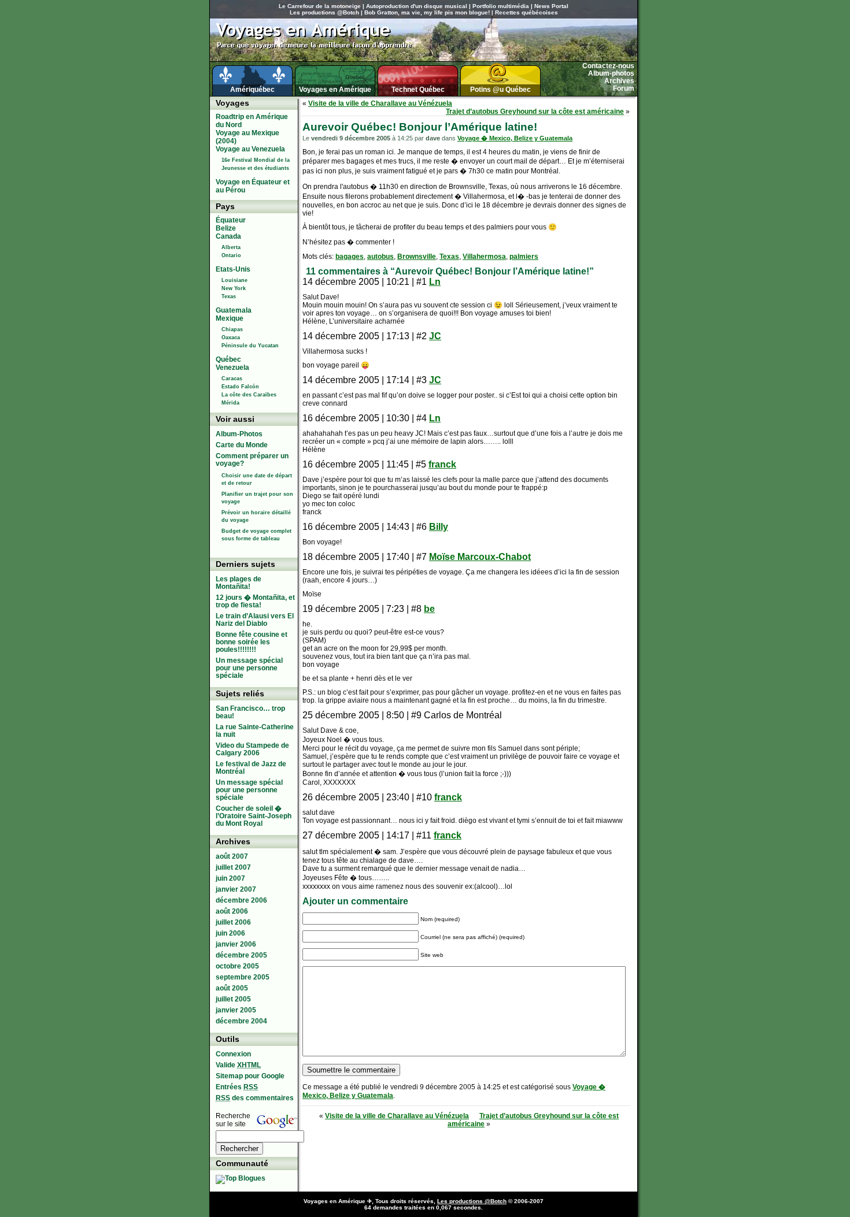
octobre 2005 (237, 966)
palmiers (523, 257)
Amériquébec (252, 90)
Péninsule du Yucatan (250, 345)
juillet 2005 (233, 999)
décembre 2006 (241, 900)
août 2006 (232, 911)
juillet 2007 (233, 867)
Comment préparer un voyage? (252, 459)
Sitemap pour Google (250, 1076)
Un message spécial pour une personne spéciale (249, 668)
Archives (619, 81)
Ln (435, 282)
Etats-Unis (233, 269)
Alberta (231, 247)
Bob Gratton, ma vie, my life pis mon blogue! (427, 12)
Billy (438, 527)
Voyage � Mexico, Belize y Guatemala (514, 138)
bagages (349, 257)
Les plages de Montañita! (238, 583)
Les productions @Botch (324, 12)
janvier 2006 (236, 944)
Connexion (233, 1054)
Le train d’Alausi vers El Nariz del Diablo (255, 620)
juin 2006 (230, 933)
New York (233, 288)
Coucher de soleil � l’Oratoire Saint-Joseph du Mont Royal (253, 816)
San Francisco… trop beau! (250, 712)
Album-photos (611, 73)
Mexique (229, 318)
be (429, 609)
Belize (226, 228)
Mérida (230, 403)
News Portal (551, 6)
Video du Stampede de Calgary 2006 (252, 749)
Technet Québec (418, 90)
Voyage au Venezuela (250, 149)
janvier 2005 (236, 1010)
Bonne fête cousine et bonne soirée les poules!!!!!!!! (251, 642)
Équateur (231, 220)
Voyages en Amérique (335, 90)
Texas (449, 257)
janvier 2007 (236, 889)
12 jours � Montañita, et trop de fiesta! (255, 601)
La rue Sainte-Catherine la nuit (255, 731)
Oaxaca (230, 337)
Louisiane (234, 280)
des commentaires (255, 1098)
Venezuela (232, 367)
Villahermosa (484, 257)
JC (435, 336)
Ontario (231, 255)
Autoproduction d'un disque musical (416, 6)
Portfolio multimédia (500, 6)
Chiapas (232, 329)
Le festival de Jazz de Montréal (251, 768)
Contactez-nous (608, 66)
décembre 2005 (241, 955)
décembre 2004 (241, 1021)
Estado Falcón (240, 386)
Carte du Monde (242, 445)
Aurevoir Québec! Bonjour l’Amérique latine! (419, 127)
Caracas (231, 378)
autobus (380, 257)
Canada (228, 236)
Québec (228, 359)
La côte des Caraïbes (248, 395)
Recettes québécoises (526, 12)
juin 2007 (230, 878)
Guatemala (234, 310)
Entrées (237, 1087)
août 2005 (232, 988)
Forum (623, 88)
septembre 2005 (242, 977)
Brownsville (416, 257)
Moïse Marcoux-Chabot (480, 557)
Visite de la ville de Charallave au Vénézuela (380, 103)
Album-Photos (239, 434)
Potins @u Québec (500, 90)
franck (442, 464)
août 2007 (232, 856)
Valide (238, 1065)
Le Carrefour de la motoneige (320, 6)
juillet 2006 (233, 922)
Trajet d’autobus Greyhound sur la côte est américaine (535, 111)
